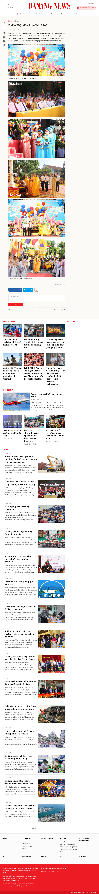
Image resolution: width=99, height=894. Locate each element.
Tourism (41, 13)
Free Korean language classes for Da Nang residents (20, 607)
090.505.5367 (83, 8)
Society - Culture (34, 13)
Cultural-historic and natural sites (68, 850)
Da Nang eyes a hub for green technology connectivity (18, 757)
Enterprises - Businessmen (51, 13)
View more (34, 828)
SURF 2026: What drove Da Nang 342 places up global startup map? (21, 483)
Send (15, 304)
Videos (72, 13)
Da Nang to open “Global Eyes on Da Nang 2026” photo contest (20, 807)
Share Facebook (16, 290)
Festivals (62, 842)
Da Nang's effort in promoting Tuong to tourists (19, 532)
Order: (56, 310)
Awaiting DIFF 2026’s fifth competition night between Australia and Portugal (12, 373)
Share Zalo (29, 290)
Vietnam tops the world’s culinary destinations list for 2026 (55, 434)
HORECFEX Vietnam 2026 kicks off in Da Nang (12, 433)
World (60, 13)
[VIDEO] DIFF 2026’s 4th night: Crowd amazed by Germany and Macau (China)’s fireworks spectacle (33, 373)
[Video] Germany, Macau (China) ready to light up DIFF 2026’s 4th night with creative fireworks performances (55, 376)
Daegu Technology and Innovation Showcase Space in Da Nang (21, 682)
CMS (81, 892)
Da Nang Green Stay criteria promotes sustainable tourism (19, 782)
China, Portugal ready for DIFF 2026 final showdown (12, 342)
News (21, 13)
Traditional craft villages (67, 844)
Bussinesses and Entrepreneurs (27, 843)
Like (64, 310)
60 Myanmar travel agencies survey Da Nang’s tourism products (18, 559)
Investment (83, 856)
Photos (76, 13)
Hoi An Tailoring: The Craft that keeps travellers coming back (33, 343)
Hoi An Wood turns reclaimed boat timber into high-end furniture (21, 707)
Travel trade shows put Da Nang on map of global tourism (19, 732)
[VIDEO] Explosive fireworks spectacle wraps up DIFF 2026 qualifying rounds (55, 343)
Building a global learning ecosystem (17, 508)
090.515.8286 (92, 8)
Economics (26, 13)
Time (60, 310)
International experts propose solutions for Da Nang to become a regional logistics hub (21, 459)
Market (24, 848)
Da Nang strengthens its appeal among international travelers (31, 435)
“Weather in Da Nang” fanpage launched (19, 582)
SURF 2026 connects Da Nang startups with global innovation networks (19, 634)
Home (10, 21)
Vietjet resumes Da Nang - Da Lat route (46, 395)
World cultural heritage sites (68, 847)
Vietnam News (66, 13)
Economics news (27, 846)
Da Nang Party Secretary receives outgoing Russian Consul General (20, 657)
